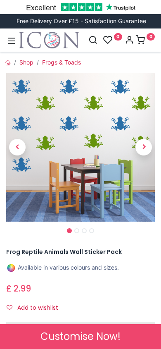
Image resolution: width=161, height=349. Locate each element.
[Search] (92, 40)
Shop (26, 62)
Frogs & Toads (61, 62)
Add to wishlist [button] (37, 308)
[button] (17, 147)
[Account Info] (129, 40)
